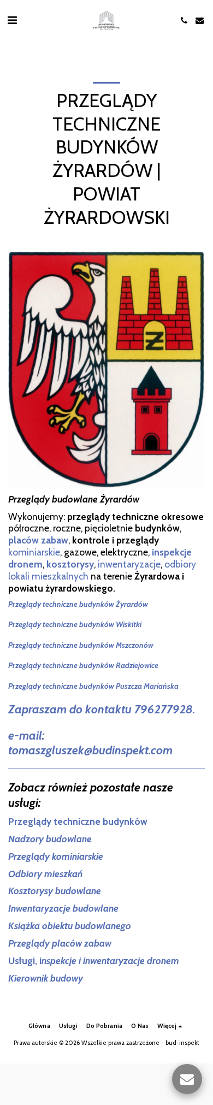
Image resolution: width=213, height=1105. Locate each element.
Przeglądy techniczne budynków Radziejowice (83, 665)
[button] (12, 20)
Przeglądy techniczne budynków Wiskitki (74, 624)
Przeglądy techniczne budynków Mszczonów (80, 645)
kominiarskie (34, 552)
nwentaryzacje (130, 564)
